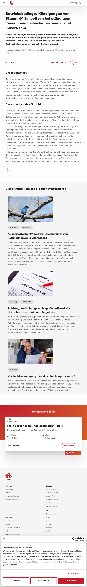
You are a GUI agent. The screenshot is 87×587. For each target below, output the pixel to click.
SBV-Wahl (49, 528)
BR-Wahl (49, 524)
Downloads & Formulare (12, 528)
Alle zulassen (70, 580)
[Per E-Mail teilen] (62, 63)
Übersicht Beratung (52, 499)
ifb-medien (8, 517)
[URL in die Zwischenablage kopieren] (66, 62)
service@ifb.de (50, 496)
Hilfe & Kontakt (51, 489)
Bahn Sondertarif (10, 521)
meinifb (7, 524)
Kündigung (13, 227)
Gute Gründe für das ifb (12, 499)
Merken (78, 63)
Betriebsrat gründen (52, 514)
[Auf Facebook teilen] (57, 63)
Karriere (7, 503)
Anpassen (42, 580)
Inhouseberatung (51, 506)
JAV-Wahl (49, 531)
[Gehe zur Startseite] (12, 3)
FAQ (6, 531)
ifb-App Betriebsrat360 (12, 534)
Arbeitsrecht (27, 302)
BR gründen (26, 227)
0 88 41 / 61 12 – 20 (52, 493)
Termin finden (68, 446)
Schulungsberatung (52, 503)
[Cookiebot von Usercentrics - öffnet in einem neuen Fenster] (74, 539)
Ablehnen (16, 580)
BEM (47, 517)
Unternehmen (9, 489)
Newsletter (8, 514)
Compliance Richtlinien (12, 496)
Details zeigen (74, 573)
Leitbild (7, 493)
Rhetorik (49, 521)
